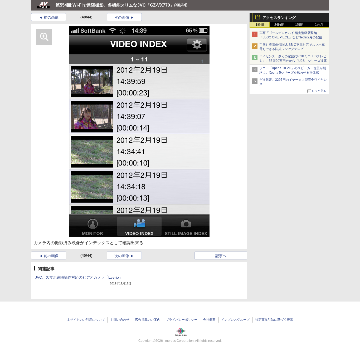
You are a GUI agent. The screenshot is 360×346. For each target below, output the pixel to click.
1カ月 (319, 25)
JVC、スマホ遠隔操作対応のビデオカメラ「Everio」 (79, 277)
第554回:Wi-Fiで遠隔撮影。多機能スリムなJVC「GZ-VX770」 (115, 5)
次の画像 (121, 17)
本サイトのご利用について (86, 320)
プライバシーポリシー (181, 320)
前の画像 (51, 17)
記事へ (220, 256)
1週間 (299, 25)
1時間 (260, 25)
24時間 (279, 25)
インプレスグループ (235, 320)
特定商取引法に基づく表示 (274, 320)
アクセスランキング (279, 18)
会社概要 (209, 320)
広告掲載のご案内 (147, 320)
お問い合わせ (119, 320)
